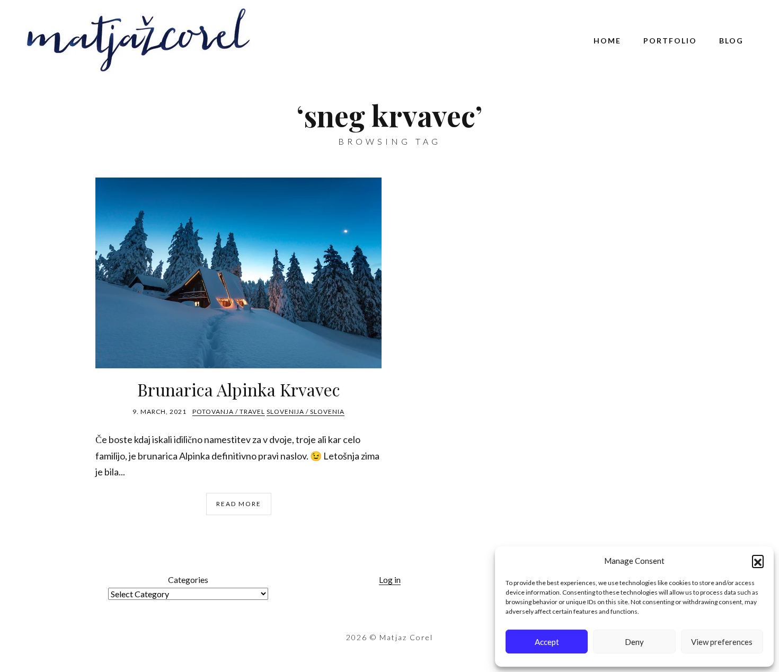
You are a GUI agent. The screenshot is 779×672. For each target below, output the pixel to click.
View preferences (722, 642)
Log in (390, 579)
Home (607, 40)
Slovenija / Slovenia (305, 411)
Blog (731, 40)
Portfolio (670, 40)
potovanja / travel (228, 411)
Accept (547, 642)
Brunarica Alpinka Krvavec (238, 389)
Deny (634, 642)
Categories (188, 579)
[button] (758, 560)
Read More (238, 504)
